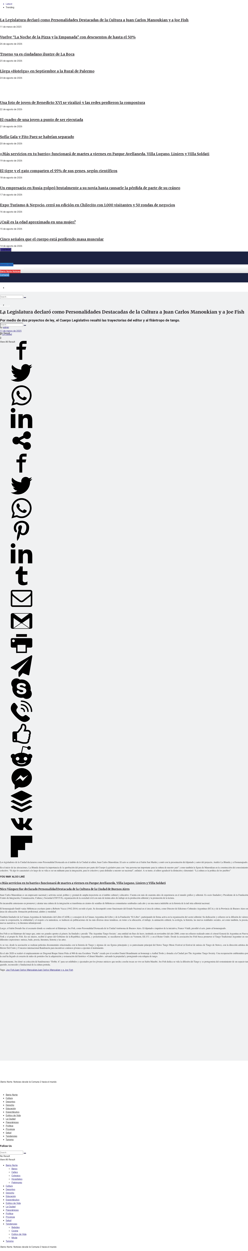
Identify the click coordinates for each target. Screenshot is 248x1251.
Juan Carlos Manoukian (25, 970)
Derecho (10, 1105)
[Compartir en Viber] (21, 721)
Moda (14, 1238)
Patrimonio (16, 1182)
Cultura (9, 1098)
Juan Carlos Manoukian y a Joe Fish (55, 970)
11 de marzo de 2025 (11, 331)
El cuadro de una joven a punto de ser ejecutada (41, 120)
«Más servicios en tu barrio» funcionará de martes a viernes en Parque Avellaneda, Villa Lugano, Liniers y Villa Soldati (104, 154)
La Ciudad (7, 334)
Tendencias (11, 1136)
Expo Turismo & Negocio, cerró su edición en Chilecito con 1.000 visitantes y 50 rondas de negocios (87, 205)
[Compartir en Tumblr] (21, 586)
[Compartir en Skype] (21, 698)
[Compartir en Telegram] (21, 676)
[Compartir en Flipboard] (21, 856)
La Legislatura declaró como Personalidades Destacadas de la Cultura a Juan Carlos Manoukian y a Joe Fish (94, 20)
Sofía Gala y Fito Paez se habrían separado (37, 137)
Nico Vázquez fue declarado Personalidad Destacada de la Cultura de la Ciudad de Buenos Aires (65, 889)
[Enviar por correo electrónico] (21, 608)
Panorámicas (12, 1122)
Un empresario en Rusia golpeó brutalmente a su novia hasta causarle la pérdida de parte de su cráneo (90, 188)
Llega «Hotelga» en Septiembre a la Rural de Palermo (47, 71)
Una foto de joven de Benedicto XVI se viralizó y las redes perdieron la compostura (72, 102)
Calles (14, 1172)
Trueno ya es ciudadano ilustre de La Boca (37, 54)
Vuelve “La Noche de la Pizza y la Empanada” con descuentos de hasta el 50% (68, 37)
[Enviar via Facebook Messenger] (21, 789)
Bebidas (15, 1227)
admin (6, 327)
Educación (11, 1108)
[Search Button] (25, 325)
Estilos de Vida (13, 1115)
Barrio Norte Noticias (10, 271)
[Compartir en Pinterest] (21, 541)
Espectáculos (12, 1112)
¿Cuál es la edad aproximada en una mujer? (38, 222)
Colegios (15, 1175)
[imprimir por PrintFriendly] (21, 653)
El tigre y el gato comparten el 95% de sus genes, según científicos (58, 171)
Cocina (14, 1231)
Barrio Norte (12, 1095)
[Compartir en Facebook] (21, 360)
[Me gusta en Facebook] (21, 744)
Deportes (10, 1101)
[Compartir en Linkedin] (21, 428)
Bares (14, 1169)
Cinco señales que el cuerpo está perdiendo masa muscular (52, 239)
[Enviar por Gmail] (21, 631)
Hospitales (16, 1179)
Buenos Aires (6, 264)
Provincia (10, 1129)
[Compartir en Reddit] (21, 766)
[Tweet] (21, 383)
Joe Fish (10, 970)
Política (9, 1126)
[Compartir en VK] (21, 834)
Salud (8, 1133)
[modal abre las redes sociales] (21, 450)
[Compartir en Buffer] (21, 811)
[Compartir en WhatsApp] (21, 405)
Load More (5, 249)
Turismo (10, 1139)
